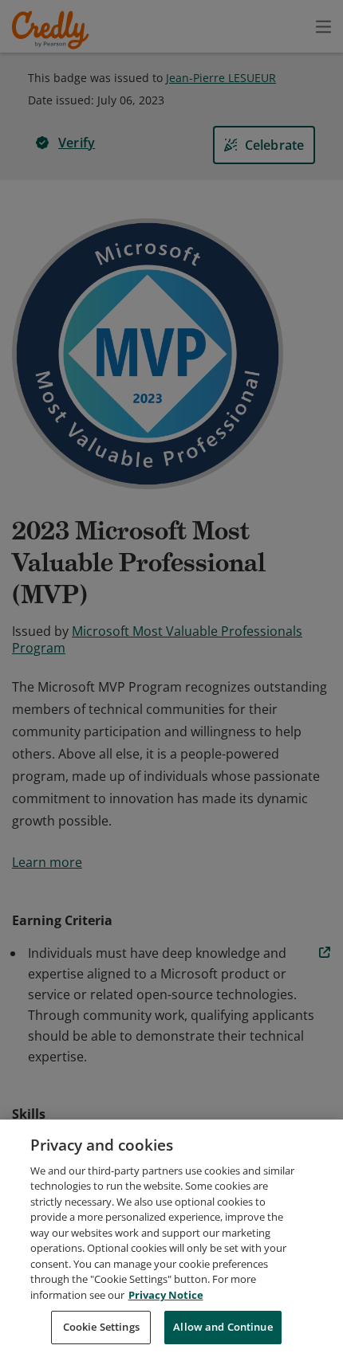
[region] (171, 1238)
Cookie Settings (101, 1327)
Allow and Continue (222, 1327)
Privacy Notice (165, 1295)
